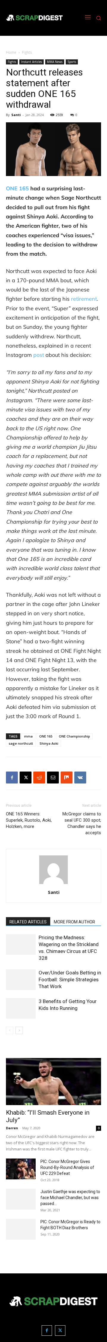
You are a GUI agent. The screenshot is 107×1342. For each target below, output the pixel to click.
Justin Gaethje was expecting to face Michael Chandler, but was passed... (70, 1197)
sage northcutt (21, 743)
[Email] (53, 777)
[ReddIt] (39, 777)
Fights (27, 52)
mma (28, 736)
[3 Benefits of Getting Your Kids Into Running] (21, 1008)
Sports (71, 62)
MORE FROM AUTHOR (74, 922)
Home (11, 52)
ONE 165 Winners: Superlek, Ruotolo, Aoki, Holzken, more (29, 820)
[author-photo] (53, 883)
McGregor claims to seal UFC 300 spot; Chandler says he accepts (81, 823)
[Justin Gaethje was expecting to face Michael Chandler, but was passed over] (21, 1199)
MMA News (54, 62)
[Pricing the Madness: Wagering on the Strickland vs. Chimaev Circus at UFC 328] (21, 944)
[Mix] (67, 777)
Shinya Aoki (49, 743)
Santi (16, 114)
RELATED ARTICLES (28, 922)
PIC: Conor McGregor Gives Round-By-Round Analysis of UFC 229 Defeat (67, 1167)
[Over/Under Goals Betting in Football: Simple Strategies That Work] (21, 979)
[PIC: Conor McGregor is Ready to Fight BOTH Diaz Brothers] (21, 1229)
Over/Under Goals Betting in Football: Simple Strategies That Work (70, 979)
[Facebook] (12, 777)
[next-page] (19, 1030)
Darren (12, 1128)
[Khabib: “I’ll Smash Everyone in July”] (53, 1081)
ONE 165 (45, 736)
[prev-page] (9, 1030)
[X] (26, 777)
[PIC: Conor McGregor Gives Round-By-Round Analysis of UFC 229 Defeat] (21, 1169)
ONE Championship (74, 736)
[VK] (80, 777)
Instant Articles (31, 62)
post (38, 354)
